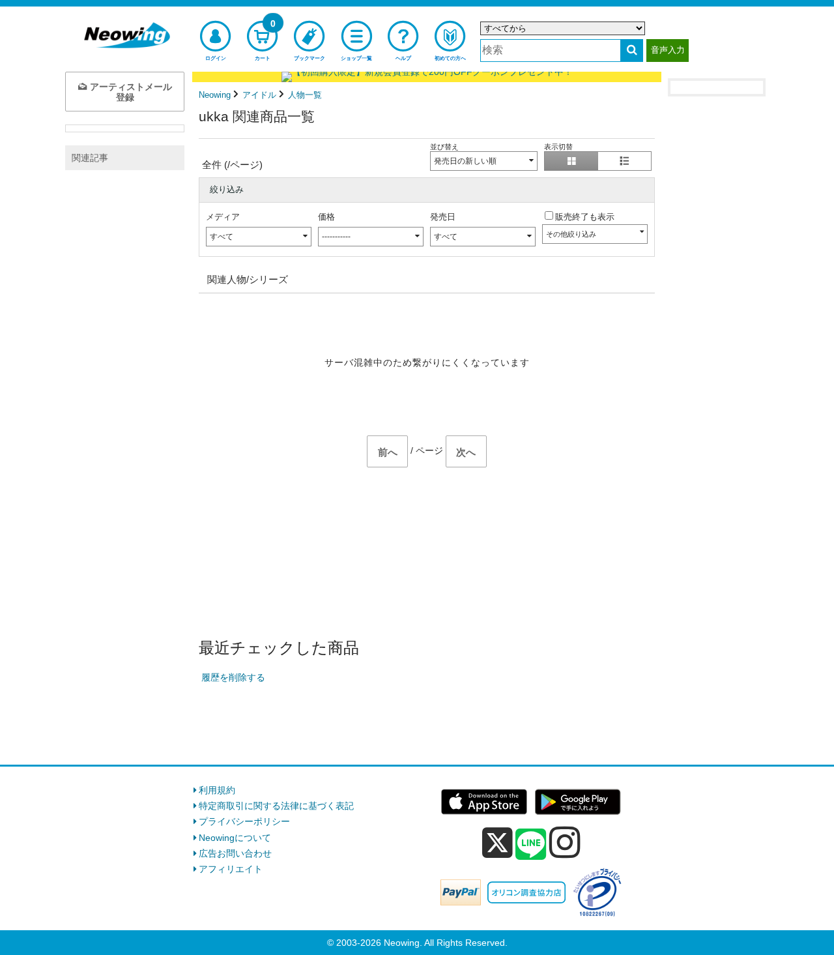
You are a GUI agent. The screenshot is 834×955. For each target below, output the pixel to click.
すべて (221, 236)
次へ (466, 452)
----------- (336, 236)
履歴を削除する (233, 677)
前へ (387, 452)
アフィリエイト (231, 869)
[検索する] (631, 50)
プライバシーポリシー (244, 821)
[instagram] (565, 842)
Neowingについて (235, 837)
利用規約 (217, 790)
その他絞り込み (571, 234)
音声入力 (668, 50)
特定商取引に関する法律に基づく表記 (276, 806)
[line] (531, 844)
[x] (497, 842)
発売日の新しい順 (465, 161)
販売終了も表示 (584, 217)
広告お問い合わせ (235, 853)
